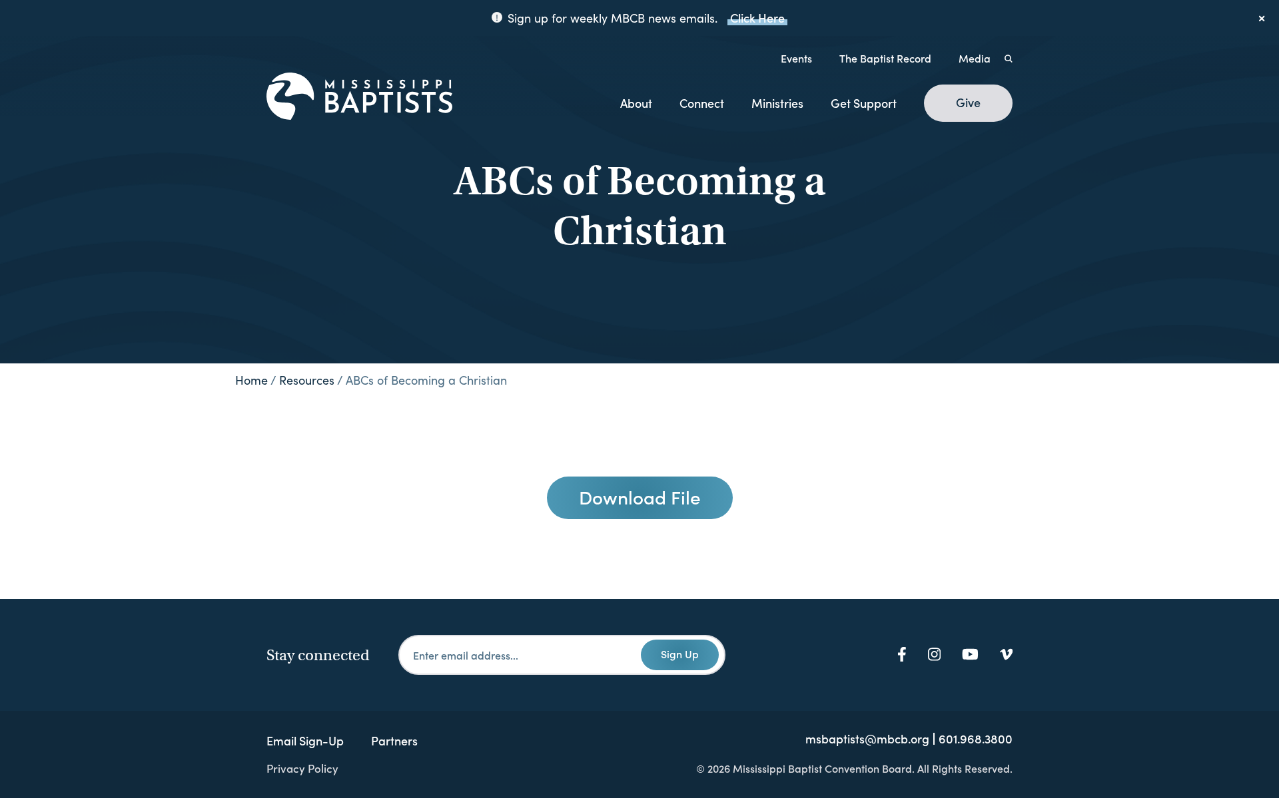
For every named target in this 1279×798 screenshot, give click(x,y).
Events (796, 58)
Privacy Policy (302, 768)
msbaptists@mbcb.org (867, 739)
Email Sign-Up (305, 740)
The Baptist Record (885, 58)
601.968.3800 (976, 739)
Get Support (864, 103)
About (636, 103)
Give (968, 102)
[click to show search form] (1009, 58)
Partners (394, 740)
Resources (306, 380)
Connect (701, 103)
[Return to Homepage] (359, 97)
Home (251, 380)
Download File (640, 496)
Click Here (757, 17)
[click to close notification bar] (1262, 18)
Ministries (777, 103)
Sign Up (680, 653)
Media (975, 58)
